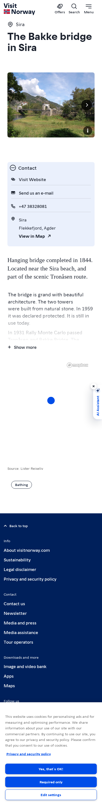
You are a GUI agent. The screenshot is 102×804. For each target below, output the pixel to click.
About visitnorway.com (27, 550)
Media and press (20, 622)
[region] (51, 405)
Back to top (18, 525)
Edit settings (51, 794)
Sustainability (17, 559)
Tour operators (18, 642)
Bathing (21, 484)
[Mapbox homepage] (77, 365)
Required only (51, 782)
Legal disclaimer (20, 569)
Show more (25, 347)
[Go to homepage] (20, 9)
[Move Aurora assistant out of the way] (94, 386)
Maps (9, 685)
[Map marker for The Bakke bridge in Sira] (51, 400)
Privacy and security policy (30, 579)
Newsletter (15, 613)
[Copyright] (87, 130)
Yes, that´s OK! (51, 769)
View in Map (32, 236)
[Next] (86, 105)
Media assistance (21, 632)
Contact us (14, 603)
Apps (9, 676)
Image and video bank (25, 666)
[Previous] (15, 105)
